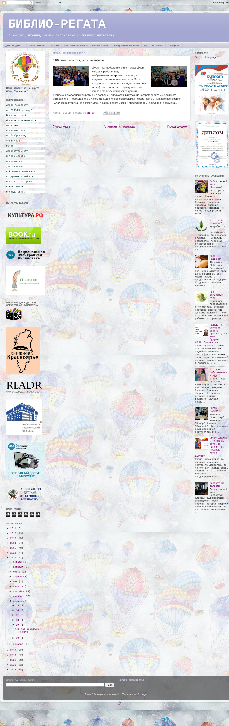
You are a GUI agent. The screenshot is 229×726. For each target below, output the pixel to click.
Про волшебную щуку (216, 295)
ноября (18, 601)
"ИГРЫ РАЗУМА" (215, 410)
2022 (13, 669)
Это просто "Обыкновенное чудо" (218, 372)
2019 (13, 655)
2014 (13, 543)
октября (19, 596)
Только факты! (37, 45)
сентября (19, 591)
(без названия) (216, 257)
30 (18, 638)
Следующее (61, 127)
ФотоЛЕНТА (157, 45)
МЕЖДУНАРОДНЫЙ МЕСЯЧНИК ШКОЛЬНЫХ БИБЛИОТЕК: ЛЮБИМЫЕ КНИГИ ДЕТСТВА (211, 447)
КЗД (145, 45)
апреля (18, 576)
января (18, 562)
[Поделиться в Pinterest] (118, 113)
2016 (13, 553)
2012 (13, 533)
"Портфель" (174, 45)
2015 (13, 548)
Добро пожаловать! (132, 680)
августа (19, 586)
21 (18, 615)
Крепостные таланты (217, 484)
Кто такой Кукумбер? (216, 222)
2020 (13, 660)
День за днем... (14, 45)
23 (18, 620)
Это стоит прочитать (76, 45)
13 (18, 605)
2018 (13, 650)
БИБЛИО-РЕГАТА (57, 24)
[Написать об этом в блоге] (108, 113)
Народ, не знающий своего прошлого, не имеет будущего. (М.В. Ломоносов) (211, 334)
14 (18, 610)
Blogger (143, 694)
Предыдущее (177, 127)
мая (16, 581)
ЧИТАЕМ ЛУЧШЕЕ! (101, 45)
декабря (19, 644)
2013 (13, 538)
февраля (19, 567)
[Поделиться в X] (111, 113)
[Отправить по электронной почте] (105, 113)
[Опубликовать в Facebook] (115, 113)
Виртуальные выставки (126, 45)
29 (18, 625)
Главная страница (119, 127)
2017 (13, 557)
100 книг (54, 45)
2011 (13, 528)
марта (17, 572)
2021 (13, 665)
